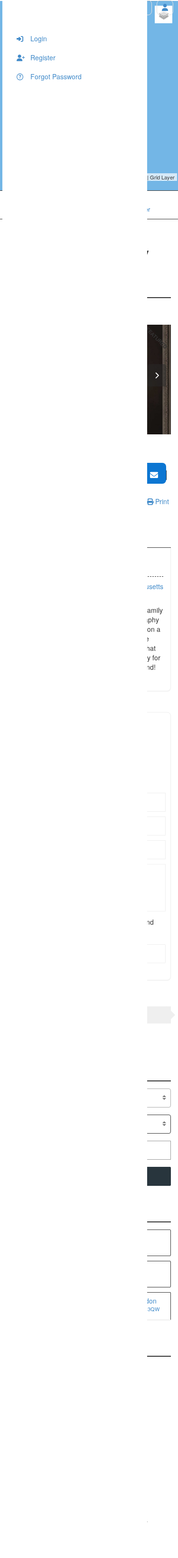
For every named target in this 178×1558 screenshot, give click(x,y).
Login (37, 38)
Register (42, 57)
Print (161, 501)
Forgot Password (55, 76)
